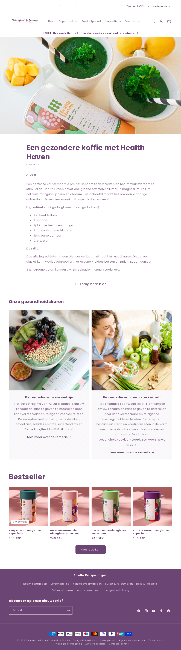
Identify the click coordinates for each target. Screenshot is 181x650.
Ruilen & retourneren (119, 584)
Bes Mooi (47, 429)
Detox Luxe (32, 429)
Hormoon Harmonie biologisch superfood (65, 532)
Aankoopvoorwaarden (87, 584)
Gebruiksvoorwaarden (66, 590)
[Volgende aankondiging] (122, 6)
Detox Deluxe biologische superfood (109, 532)
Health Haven (49, 215)
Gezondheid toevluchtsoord (119, 440)
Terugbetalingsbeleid (85, 640)
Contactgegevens (119, 643)
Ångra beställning (117, 590)
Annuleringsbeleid (95, 643)
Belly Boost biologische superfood (25, 532)
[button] (112, 21)
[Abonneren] (68, 610)
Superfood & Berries (37, 640)
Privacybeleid (107, 640)
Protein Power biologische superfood (151, 532)
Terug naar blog (93, 284)
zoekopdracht (93, 590)
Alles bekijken (90, 549)
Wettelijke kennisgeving (69, 643)
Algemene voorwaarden (132, 640)
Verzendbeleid (60, 584)
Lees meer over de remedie (47, 437)
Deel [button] (33, 175)
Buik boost (65, 429)
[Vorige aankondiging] (59, 6)
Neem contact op (35, 584)
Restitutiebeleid (146, 584)
